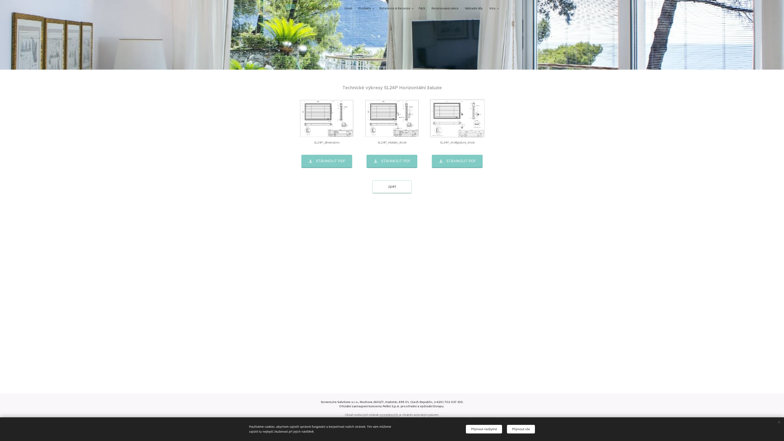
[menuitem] (349, 8)
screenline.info (389, 415)
